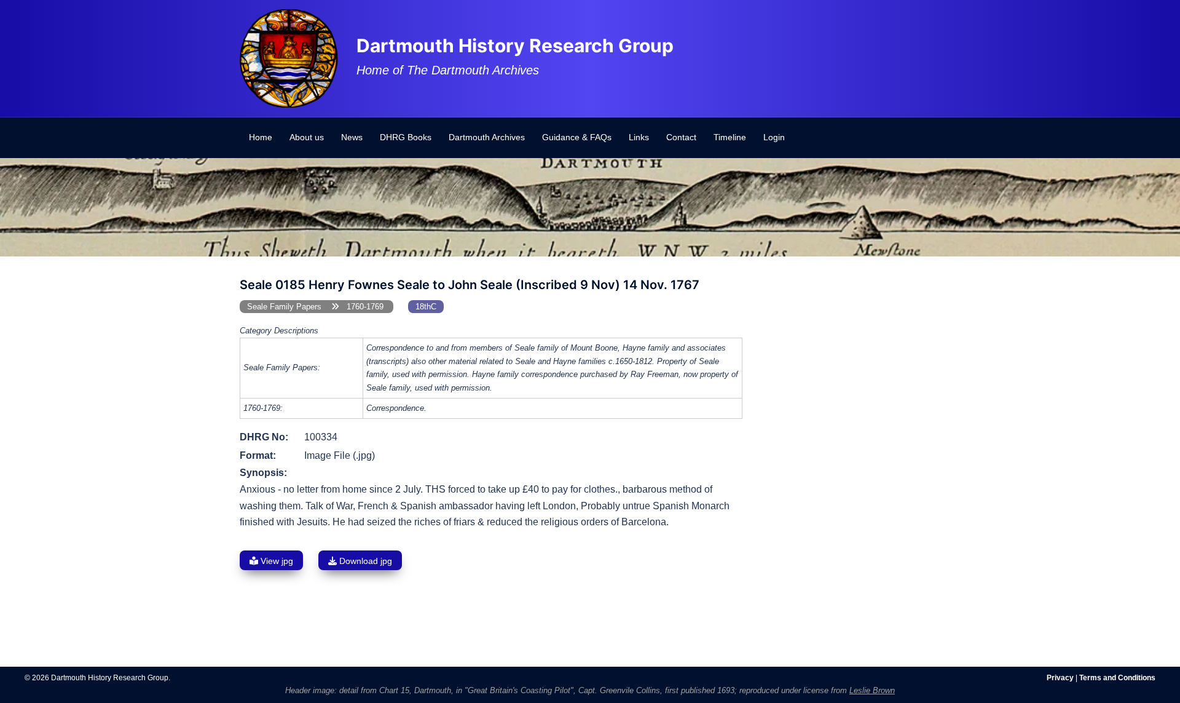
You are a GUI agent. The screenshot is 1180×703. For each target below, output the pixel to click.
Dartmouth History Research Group (515, 45)
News (352, 137)
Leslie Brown (872, 690)
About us (306, 137)
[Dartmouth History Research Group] (289, 57)
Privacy (1060, 677)
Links (639, 137)
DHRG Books (405, 137)
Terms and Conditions (1117, 677)
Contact (681, 137)
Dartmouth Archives (487, 137)
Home (260, 137)
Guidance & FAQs (577, 137)
